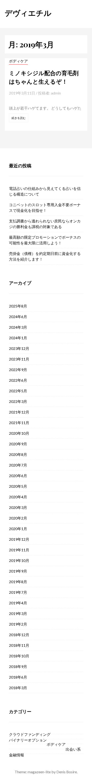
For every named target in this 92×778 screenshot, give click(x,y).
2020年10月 (19, 433)
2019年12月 (19, 539)
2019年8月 (18, 581)
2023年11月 (19, 359)
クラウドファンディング (29, 734)
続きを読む (19, 118)
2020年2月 (18, 518)
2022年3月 (18, 401)
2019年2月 (18, 624)
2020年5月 (18, 486)
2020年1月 (18, 528)
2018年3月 (18, 687)
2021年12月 (19, 412)
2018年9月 (18, 666)
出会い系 (73, 749)
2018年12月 (19, 634)
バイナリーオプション (28, 740)
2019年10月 (19, 560)
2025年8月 (18, 306)
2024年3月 (18, 327)
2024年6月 (18, 316)
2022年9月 (18, 369)
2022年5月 (18, 391)
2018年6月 (18, 677)
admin (56, 93)
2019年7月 (18, 592)
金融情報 (16, 755)
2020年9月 (18, 444)
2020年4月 (18, 497)
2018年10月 (19, 656)
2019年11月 (19, 550)
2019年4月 (18, 603)
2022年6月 (18, 380)
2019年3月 (18, 613)
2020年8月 (18, 454)
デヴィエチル (28, 13)
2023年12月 (19, 348)
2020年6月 (18, 475)
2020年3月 (18, 507)
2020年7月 (18, 465)
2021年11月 (19, 422)
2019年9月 (18, 571)
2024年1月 (18, 338)
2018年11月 (19, 645)
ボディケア (18, 61)
